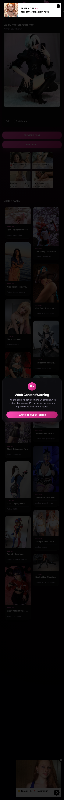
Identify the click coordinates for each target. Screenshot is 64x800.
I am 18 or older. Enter (32, 415)
